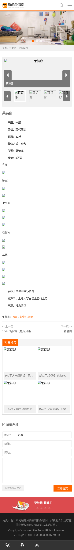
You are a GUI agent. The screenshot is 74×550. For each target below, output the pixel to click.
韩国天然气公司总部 (20, 409)
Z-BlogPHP (20, 534)
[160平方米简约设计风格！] (20, 359)
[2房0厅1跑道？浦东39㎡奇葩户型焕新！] (54, 359)
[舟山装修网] (13, 5)
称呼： (8, 434)
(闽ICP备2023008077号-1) (44, 534)
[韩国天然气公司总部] (20, 393)
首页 (4, 48)
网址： (8, 452)
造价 (30, 317)
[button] (33, 41)
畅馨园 (68, 331)
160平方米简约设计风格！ (20, 375)
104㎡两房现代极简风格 (16, 331)
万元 (15, 317)
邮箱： (8, 443)
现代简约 (23, 48)
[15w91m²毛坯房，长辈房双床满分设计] (54, 393)
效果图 (12, 48)
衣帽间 (22, 317)
